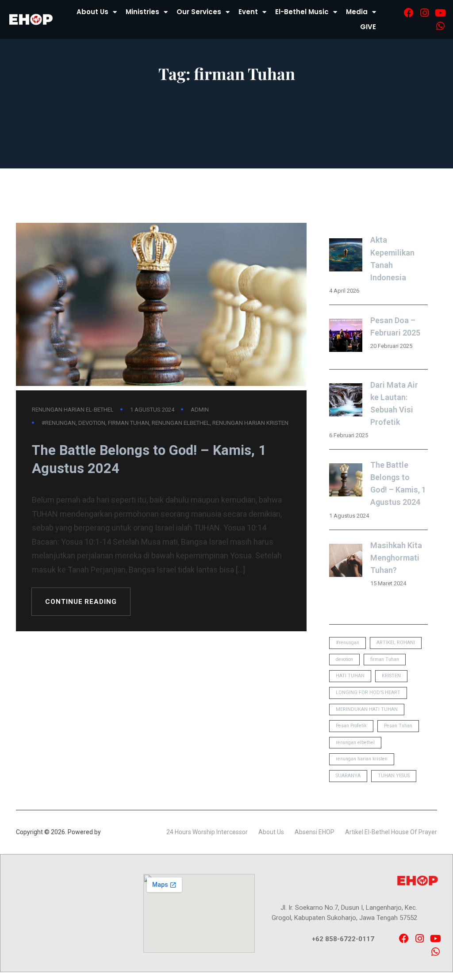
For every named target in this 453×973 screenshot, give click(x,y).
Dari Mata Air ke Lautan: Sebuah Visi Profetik (394, 403)
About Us (92, 11)
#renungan (59, 423)
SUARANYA (348, 775)
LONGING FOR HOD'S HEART (368, 692)
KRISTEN (391, 676)
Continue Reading (80, 602)
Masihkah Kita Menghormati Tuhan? (396, 558)
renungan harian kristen (250, 423)
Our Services (199, 11)
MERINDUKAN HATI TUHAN (367, 709)
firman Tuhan (128, 423)
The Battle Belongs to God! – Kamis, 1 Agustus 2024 (149, 459)
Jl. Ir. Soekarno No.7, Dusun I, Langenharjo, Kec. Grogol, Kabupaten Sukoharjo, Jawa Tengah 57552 (344, 913)
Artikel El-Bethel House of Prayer (391, 832)
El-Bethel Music (302, 11)
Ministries (142, 11)
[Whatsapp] (440, 26)
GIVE (368, 26)
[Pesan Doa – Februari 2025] (345, 337)
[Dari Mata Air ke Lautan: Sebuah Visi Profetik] (345, 401)
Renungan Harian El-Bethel (73, 409)
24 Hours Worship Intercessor (207, 832)
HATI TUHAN (350, 676)
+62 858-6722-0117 (343, 939)
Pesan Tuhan (398, 726)
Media (357, 11)
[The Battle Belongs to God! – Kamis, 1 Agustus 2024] (345, 481)
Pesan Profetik (351, 726)
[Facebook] (408, 12)
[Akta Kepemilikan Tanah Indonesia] (345, 256)
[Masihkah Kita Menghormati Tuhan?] (345, 562)
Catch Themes (122, 832)
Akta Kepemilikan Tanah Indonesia (392, 258)
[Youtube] (440, 12)
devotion (91, 423)
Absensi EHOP (314, 832)
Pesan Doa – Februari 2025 (395, 326)
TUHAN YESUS (394, 775)
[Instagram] (424, 12)
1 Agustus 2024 (152, 409)
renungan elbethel (181, 423)
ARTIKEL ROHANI (395, 642)
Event (248, 11)
